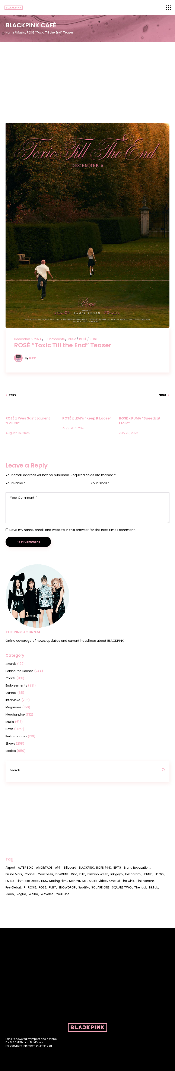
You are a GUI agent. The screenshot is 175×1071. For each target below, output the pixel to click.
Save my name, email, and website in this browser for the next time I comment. (72, 529)
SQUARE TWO (122, 887)
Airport (10, 867)
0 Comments (55, 339)
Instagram (133, 874)
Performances (16, 736)
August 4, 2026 (73, 428)
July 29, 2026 (128, 433)
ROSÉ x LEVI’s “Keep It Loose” (86, 418)
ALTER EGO (26, 867)
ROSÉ (83, 339)
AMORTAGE (44, 867)
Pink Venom (145, 881)
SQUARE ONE (100, 887)
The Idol (140, 887)
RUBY (52, 887)
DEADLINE (62, 874)
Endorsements (16, 685)
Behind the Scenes (19, 671)
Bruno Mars (14, 874)
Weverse (47, 894)
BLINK (32, 358)
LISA (44, 881)
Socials (11, 751)
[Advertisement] (87, 74)
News (9, 729)
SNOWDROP (67, 887)
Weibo (33, 894)
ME (84, 881)
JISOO (159, 874)
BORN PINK (103, 867)
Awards (11, 664)
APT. (58, 867)
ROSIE (94, 339)
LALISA (10, 881)
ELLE (82, 874)
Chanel (30, 874)
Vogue (21, 894)
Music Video (98, 881)
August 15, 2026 (18, 433)
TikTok (153, 887)
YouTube (63, 894)
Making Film (58, 881)
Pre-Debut (13, 887)
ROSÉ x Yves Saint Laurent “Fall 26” (28, 420)
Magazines (13, 707)
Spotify (83, 887)
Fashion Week (98, 874)
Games (11, 693)
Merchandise (15, 714)
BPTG (117, 867)
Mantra (74, 881)
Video (10, 894)
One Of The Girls (121, 881)
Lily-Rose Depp (28, 881)
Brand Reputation (137, 867)
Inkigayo (117, 874)
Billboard (70, 867)
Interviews (13, 700)
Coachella (45, 874)
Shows (10, 743)
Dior (74, 874)
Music (20, 32)
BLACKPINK (86, 867)
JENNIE (147, 874)
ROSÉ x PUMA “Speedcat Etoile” (139, 420)
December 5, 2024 (28, 339)
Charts (11, 678)
